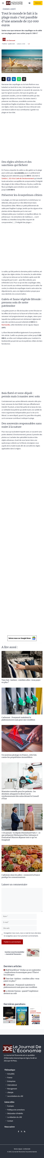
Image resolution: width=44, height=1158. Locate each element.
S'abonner (38, 3)
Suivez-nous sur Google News (19, 638)
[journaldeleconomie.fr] (14, 3)
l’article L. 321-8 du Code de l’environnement (18, 178)
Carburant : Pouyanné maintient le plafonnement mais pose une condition (18, 718)
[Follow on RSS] (24, 1131)
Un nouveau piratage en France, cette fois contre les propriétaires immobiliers (19, 756)
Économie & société (9, 9)
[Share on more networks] (24, 79)
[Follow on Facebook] (18, 1131)
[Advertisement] (22, 137)
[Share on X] (4, 79)
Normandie (6, 325)
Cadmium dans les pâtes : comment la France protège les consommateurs (21, 876)
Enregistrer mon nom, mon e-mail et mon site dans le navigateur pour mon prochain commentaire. (22, 934)
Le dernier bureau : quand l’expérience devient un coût (21, 992)
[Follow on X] (21, 1131)
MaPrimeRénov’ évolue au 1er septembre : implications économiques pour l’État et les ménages (22, 972)
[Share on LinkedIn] (14, 79)
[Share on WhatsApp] (19, 79)
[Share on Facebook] (9, 79)
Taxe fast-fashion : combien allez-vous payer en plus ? (21, 979)
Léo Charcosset (10, 41)
